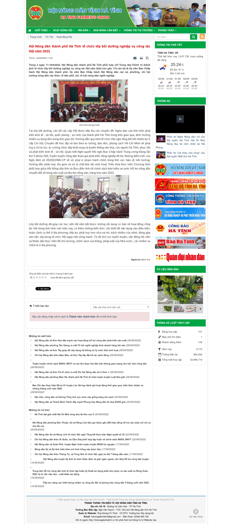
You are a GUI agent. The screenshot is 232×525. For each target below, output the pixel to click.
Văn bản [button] (83, 30)
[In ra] (142, 58)
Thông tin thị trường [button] (138, 30)
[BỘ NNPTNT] (180, 213)
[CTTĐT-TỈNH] (180, 198)
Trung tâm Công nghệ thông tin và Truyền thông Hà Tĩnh (146, 499)
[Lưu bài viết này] (147, 58)
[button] (180, 119)
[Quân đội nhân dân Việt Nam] (180, 257)
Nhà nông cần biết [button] (106, 30)
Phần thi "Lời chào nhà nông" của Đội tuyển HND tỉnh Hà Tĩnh (186, 154)
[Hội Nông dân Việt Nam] (180, 169)
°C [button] (182, 65)
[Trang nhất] (30, 30)
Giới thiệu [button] (41, 30)
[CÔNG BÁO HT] (180, 227)
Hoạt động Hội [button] (63, 30)
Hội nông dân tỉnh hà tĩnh (92, 499)
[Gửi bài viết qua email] (135, 58)
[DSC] (180, 184)
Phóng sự (163, 101)
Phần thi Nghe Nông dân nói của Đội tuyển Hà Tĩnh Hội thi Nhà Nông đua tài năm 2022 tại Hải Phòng (180, 142)
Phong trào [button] (166, 30)
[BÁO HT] (180, 242)
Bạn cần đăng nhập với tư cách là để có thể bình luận (74, 316)
